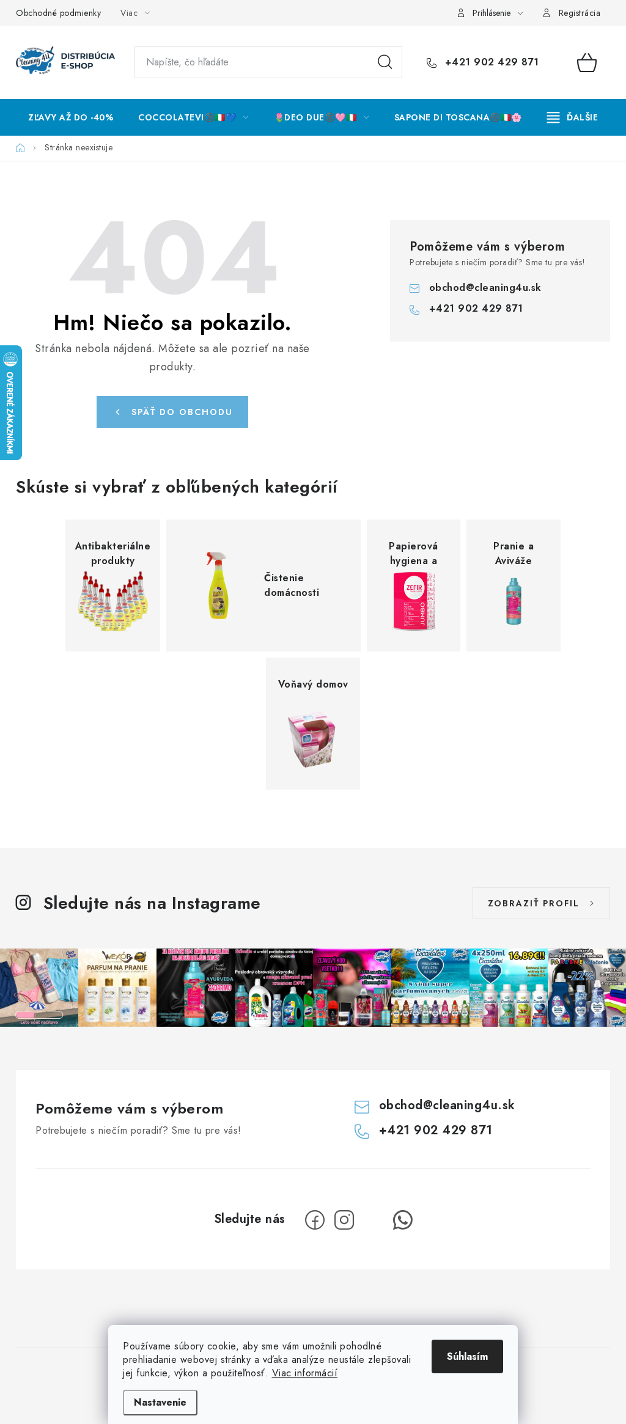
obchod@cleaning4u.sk (485, 288)
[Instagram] (344, 1220)
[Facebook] (315, 1220)
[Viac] (573, 117)
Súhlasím (467, 1356)
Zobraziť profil (534, 903)
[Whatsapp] (403, 1220)
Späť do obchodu (182, 412)
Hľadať (385, 62)
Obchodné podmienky (58, 13)
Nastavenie (160, 1402)
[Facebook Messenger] (373, 1220)
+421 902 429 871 (490, 62)
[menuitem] (70, 117)
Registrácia (580, 13)
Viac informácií (305, 1373)
